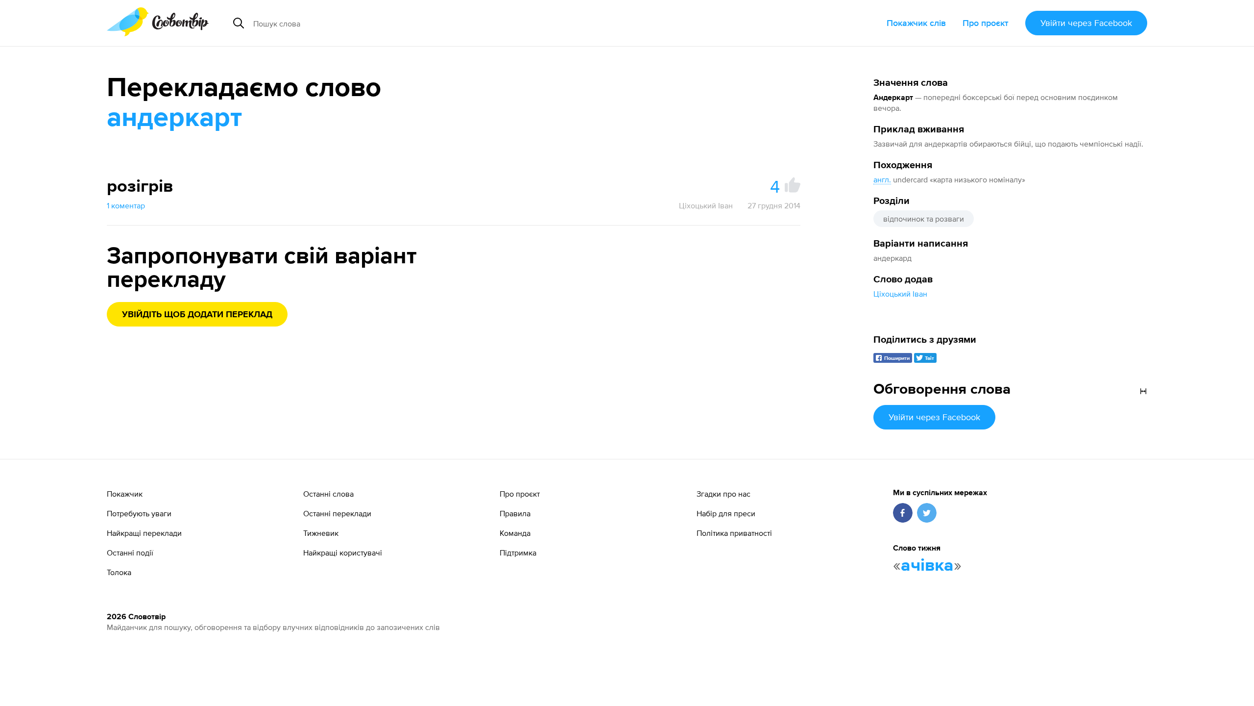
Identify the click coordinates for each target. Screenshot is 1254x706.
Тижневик (320, 533)
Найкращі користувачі (342, 552)
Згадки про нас (723, 493)
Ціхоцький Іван (900, 293)
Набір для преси (726, 513)
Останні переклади (337, 513)
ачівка (927, 566)
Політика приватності (734, 533)
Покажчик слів (916, 23)
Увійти (1086, 23)
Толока (119, 572)
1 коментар (126, 205)
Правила (515, 513)
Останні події (130, 552)
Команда (515, 533)
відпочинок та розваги (923, 218)
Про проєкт (986, 23)
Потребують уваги (139, 513)
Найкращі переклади (144, 533)
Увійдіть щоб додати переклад (197, 314)
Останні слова (328, 493)
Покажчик (125, 493)
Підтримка (518, 552)
